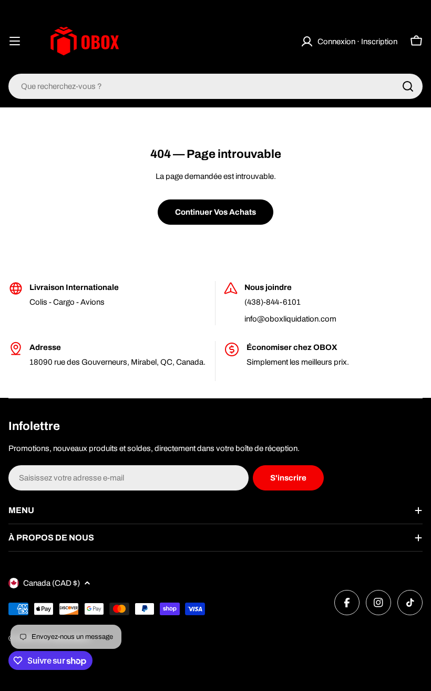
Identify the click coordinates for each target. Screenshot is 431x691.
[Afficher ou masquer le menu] (14, 41)
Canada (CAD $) (51, 583)
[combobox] (215, 86)
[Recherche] (408, 86)
